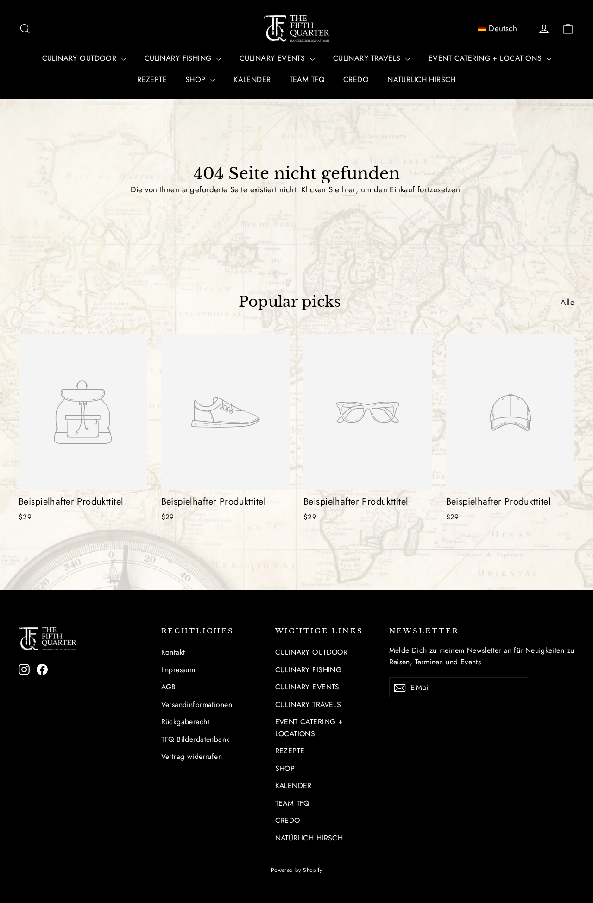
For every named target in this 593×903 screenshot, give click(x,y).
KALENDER (252, 79)
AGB (168, 687)
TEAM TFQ (307, 79)
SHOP (196, 79)
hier (349, 189)
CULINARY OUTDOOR (80, 58)
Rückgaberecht (185, 721)
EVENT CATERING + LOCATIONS (486, 58)
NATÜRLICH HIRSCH (421, 79)
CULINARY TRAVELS (368, 58)
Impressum (178, 669)
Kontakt (173, 652)
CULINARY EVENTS (274, 58)
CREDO (356, 79)
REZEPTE (152, 79)
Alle (567, 302)
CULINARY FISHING (179, 58)
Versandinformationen (197, 704)
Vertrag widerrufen (191, 756)
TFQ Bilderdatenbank (195, 739)
